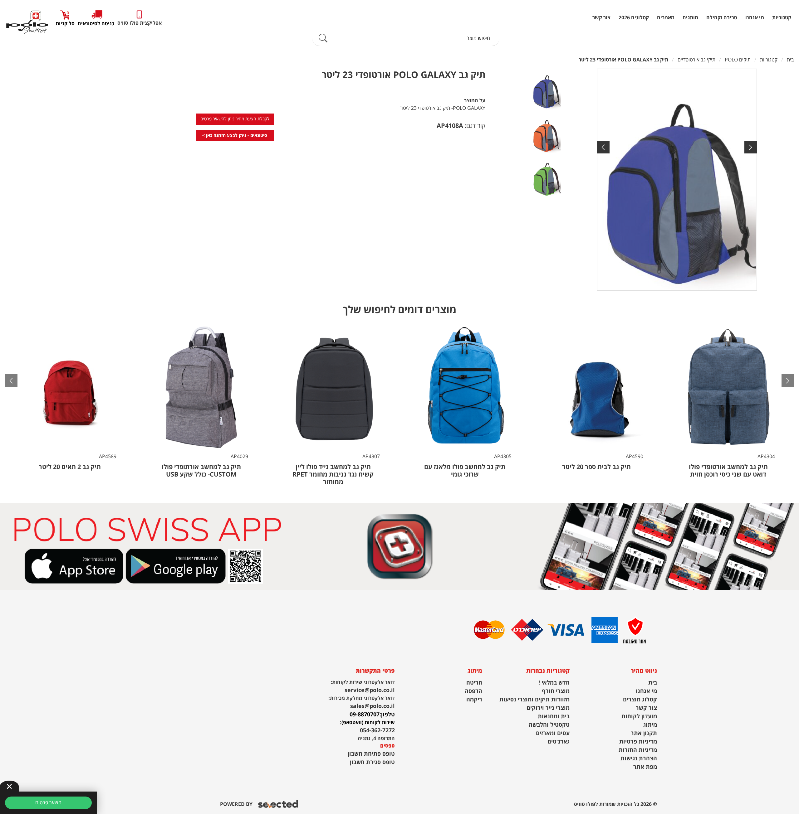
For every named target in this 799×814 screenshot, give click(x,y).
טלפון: (387, 714)
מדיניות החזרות (638, 750)
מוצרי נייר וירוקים (548, 708)
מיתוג (650, 725)
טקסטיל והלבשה (549, 725)
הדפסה (473, 691)
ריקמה (474, 699)
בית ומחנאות (554, 716)
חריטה (474, 682)
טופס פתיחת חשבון (371, 754)
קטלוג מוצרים (640, 699)
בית (652, 682)
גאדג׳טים (558, 741)
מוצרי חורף (556, 691)
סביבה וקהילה (721, 18)
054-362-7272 (377, 730)
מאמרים (665, 18)
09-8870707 (365, 714)
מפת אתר (645, 767)
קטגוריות (781, 18)
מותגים (690, 18)
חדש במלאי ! (554, 682)
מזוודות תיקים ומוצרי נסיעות (534, 699)
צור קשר (601, 18)
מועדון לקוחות (639, 716)
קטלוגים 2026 (634, 18)
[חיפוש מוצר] (323, 38)
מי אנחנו (754, 18)
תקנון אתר (644, 733)
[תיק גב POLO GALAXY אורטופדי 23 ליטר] (677, 180)
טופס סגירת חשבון (372, 762)
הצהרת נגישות (638, 758)
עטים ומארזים (553, 733)
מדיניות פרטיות (638, 741)
